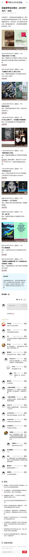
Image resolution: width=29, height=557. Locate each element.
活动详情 (4, 65)
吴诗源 (11, 432)
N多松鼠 (9, 323)
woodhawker (10, 413)
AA (8, 336)
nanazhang (10, 419)
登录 (13, 313)
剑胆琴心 (9, 472)
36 (9, 294)
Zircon (9, 330)
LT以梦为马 (10, 426)
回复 (25, 323)
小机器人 (4, 13)
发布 (24, 305)
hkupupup (12, 358)
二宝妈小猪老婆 (11, 387)
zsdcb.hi (9, 405)
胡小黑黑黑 (10, 449)
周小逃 (8, 344)
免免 (8, 456)
